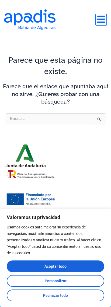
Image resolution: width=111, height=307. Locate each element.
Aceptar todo (55, 266)
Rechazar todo (55, 295)
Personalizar (56, 281)
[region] (55, 258)
